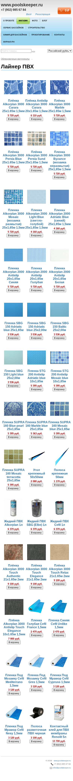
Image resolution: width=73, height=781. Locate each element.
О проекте (8, 21)
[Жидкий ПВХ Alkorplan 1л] (13, 508)
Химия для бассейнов (15, 35)
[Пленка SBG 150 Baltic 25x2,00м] (59, 310)
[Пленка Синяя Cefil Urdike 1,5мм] (59, 607)
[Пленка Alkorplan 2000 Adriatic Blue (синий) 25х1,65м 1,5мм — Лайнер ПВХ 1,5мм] (59, 197)
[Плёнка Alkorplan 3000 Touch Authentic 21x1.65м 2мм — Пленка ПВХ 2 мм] (13, 553)
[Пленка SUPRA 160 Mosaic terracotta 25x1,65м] (13, 457)
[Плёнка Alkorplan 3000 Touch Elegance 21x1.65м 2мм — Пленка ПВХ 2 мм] (36, 553)
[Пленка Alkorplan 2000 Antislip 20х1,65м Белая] (59, 255)
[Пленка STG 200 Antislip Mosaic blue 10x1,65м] (59, 358)
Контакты (59, 35)
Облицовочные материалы (15, 59)
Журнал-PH (8, 42)
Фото (35, 21)
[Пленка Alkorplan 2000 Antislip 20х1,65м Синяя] (13, 255)
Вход (28, 14)
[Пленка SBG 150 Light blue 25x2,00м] (13, 358)
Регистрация (42, 14)
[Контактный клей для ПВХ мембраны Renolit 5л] (59, 713)
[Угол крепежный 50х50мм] (36, 457)
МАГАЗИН (23, 21)
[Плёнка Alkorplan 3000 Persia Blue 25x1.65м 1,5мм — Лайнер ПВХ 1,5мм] (13, 139)
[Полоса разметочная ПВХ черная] (36, 713)
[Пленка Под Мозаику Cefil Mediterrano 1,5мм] (14, 662)
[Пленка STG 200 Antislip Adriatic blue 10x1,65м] (36, 358)
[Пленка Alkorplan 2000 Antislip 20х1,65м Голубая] (36, 255)
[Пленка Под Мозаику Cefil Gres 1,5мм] (36, 662)
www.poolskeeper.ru (22, 4)
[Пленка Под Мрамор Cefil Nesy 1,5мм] (14, 713)
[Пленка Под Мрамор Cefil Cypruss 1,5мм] (59, 662)
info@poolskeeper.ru (61, 768)
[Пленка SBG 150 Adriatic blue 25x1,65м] (13, 310)
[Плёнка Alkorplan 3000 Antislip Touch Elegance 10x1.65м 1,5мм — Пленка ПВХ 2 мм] (14, 607)
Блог (44, 21)
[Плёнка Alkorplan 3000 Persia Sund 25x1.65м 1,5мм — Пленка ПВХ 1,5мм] (36, 139)
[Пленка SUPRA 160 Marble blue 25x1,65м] (36, 409)
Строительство (36, 28)
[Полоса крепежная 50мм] (59, 457)
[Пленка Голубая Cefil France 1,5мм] (36, 607)
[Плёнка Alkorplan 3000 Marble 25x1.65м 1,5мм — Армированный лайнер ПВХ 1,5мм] (59, 88)
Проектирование (40, 35)
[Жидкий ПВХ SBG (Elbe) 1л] (36, 508)
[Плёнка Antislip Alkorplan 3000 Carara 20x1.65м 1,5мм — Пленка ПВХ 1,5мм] (36, 88)
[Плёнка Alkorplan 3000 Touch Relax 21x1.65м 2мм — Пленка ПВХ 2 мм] (59, 553)
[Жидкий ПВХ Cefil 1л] (59, 508)
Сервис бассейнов (13, 28)
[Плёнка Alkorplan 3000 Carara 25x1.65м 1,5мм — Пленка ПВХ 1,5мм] (13, 88)
